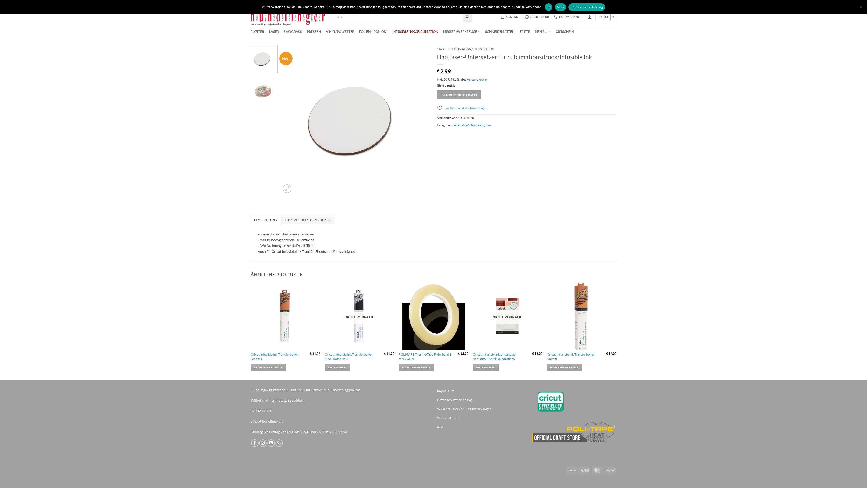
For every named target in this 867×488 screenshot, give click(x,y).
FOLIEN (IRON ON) (373, 31)
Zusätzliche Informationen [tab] (308, 220)
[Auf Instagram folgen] (263, 443)
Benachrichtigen (459, 95)
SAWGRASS (293, 31)
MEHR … (541, 31)
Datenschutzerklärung (587, 7)
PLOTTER (257, 31)
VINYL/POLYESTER (340, 31)
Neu (488, 125)
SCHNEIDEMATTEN (500, 31)
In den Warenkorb (268, 367)
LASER (274, 31)
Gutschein (565, 31)
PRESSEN (314, 31)
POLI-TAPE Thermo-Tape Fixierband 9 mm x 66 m (425, 356)
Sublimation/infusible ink (472, 49)
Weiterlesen (337, 367)
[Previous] (290, 120)
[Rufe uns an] (279, 443)
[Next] (421, 120)
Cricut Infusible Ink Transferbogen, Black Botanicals (349, 356)
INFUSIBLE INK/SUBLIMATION (415, 31)
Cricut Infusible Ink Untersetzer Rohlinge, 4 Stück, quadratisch (495, 356)
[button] (589, 17)
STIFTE (525, 31)
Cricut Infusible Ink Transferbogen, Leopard (275, 356)
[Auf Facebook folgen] (255, 443)
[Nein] (861, 8)
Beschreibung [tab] (265, 220)
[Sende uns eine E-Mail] (271, 443)
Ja (548, 7)
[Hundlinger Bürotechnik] (288, 17)
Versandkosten (477, 79)
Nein (560, 7)
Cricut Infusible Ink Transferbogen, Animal (571, 356)
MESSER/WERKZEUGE (460, 31)
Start (441, 49)
